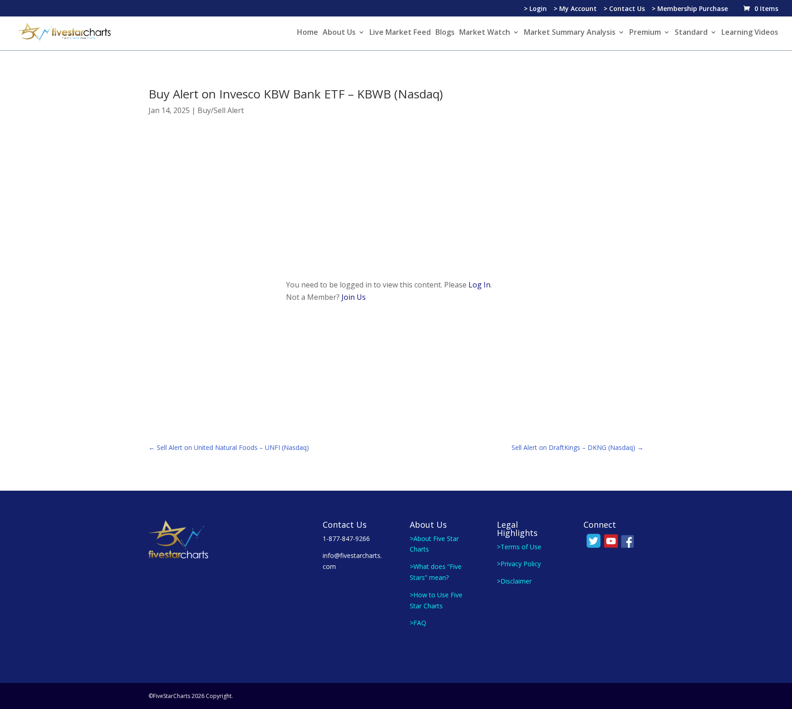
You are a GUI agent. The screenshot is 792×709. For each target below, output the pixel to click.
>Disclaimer (514, 581)
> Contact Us (624, 9)
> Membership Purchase (690, 9)
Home (307, 33)
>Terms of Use (519, 546)
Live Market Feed (400, 33)
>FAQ (418, 622)
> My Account (575, 9)
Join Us (353, 297)
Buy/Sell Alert (221, 110)
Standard (691, 33)
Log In (479, 285)
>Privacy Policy (519, 563)
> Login (535, 9)
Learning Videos (749, 33)
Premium (645, 33)
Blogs (445, 33)
